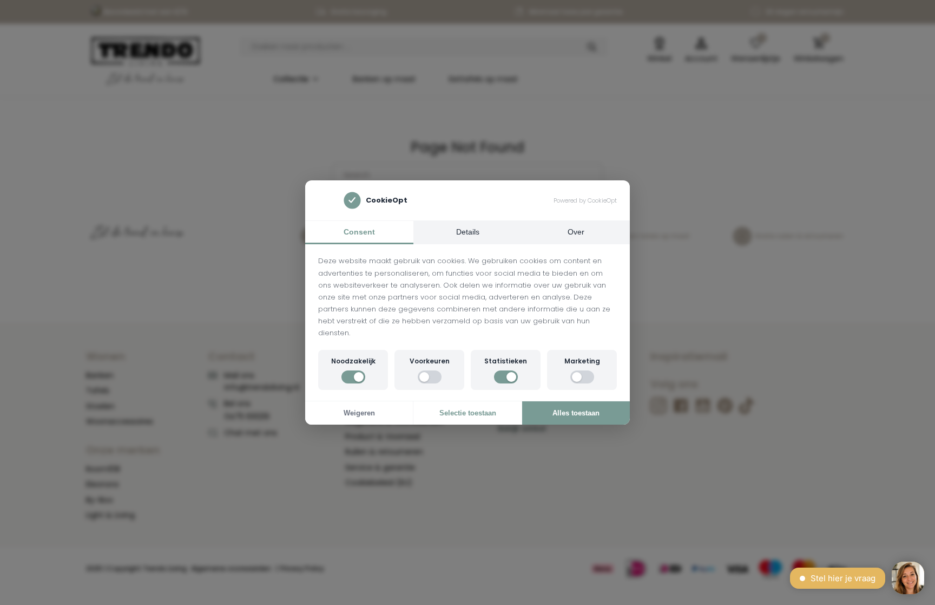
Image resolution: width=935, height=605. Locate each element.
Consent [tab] (359, 231)
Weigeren (359, 413)
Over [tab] (576, 231)
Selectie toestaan (467, 413)
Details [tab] (467, 231)
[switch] (353, 376)
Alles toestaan (576, 413)
